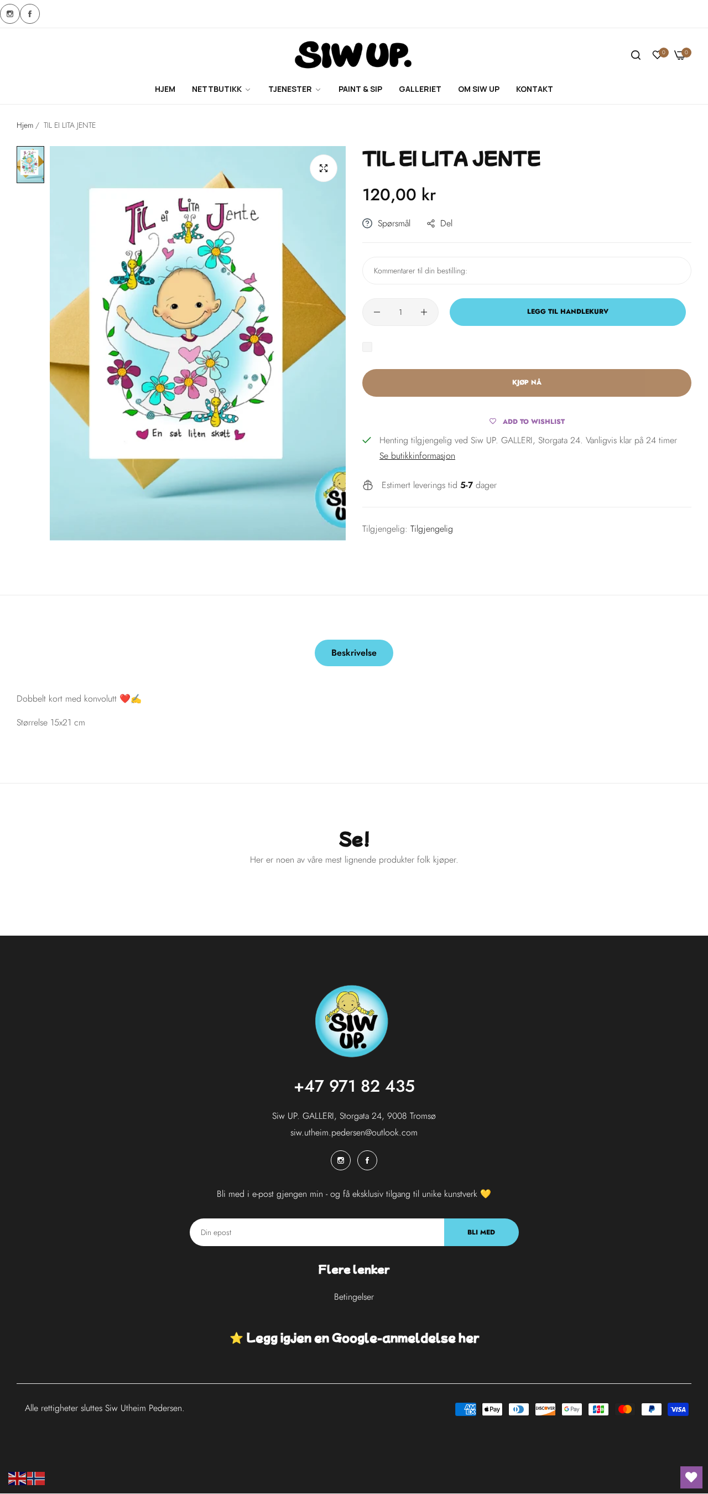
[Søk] (636, 55)
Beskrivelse (354, 652)
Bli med (481, 1232)
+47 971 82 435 (354, 1086)
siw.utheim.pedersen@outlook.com (354, 1133)
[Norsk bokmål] (36, 1477)
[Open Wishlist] (691, 1477)
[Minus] (377, 312)
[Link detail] (10, 14)
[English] (17, 1477)
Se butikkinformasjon (417, 455)
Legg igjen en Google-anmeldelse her (362, 1338)
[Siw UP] (354, 55)
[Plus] (424, 312)
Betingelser (354, 1297)
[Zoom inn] (323, 168)
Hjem (25, 125)
